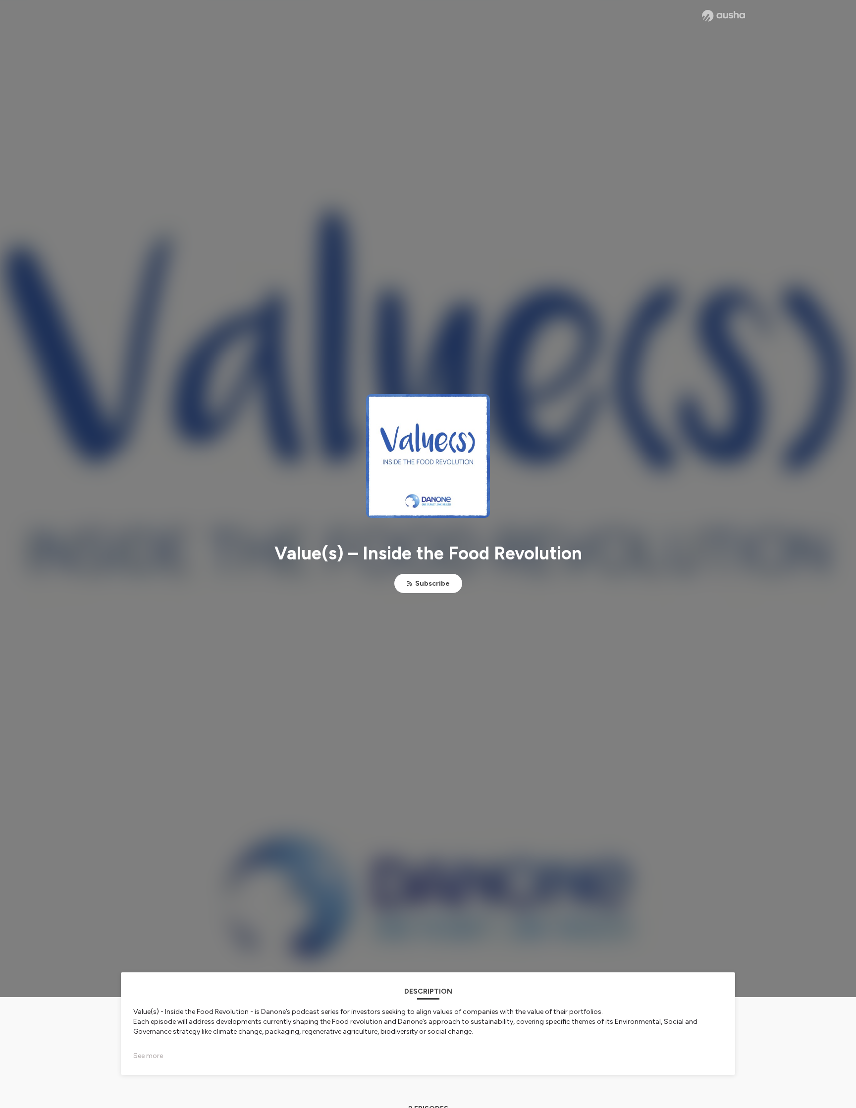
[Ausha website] (723, 16)
